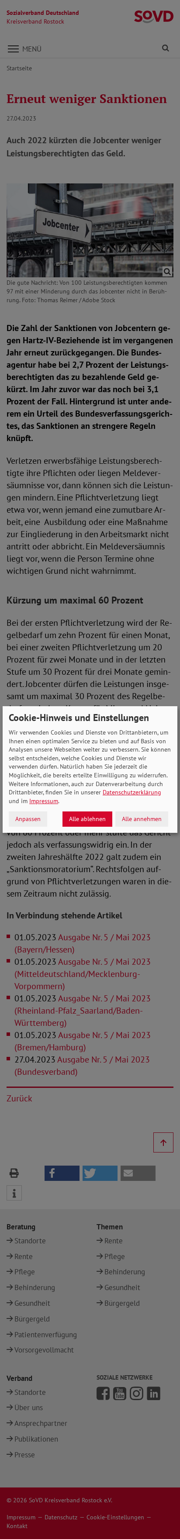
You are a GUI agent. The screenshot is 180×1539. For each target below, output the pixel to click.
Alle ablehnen (87, 819)
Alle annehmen (142, 819)
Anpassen (28, 819)
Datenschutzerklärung (132, 792)
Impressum (43, 801)
